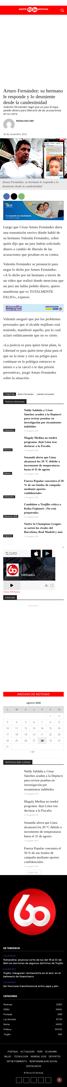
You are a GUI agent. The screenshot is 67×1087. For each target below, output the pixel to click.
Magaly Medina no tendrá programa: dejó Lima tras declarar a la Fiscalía (40, 441)
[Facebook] (26, 3)
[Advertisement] (33, 49)
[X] (33, 3)
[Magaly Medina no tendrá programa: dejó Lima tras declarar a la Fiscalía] (12, 442)
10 (7, 728)
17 (7, 734)
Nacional (8, 450)
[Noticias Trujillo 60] (33, 9)
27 (34, 740)
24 (7, 740)
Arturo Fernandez (26, 394)
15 (50, 728)
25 (16, 740)
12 (25, 728)
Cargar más (33, 872)
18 (16, 734)
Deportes (8, 536)
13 (34, 728)
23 (59, 734)
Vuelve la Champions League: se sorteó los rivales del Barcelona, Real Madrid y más (43, 528)
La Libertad (9, 955)
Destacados (9, 430)
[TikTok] (33, 1080)
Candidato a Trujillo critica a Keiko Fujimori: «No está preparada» (42, 508)
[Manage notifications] (59, 1079)
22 (50, 734)
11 (16, 728)
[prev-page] (5, 543)
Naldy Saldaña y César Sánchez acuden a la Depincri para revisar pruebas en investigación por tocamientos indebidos (42, 418)
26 (25, 740)
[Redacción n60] (9, 124)
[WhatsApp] (21, 196)
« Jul (32, 751)
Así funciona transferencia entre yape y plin (30, 986)
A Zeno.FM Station (11, 592)
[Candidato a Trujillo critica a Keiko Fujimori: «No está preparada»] (12, 508)
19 (25, 734)
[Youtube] (41, 3)
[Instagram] (26, 1080)
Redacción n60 (25, 120)
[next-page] (10, 543)
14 (42, 728)
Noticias (7, 473)
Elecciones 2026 (10, 516)
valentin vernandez (45, 394)
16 (59, 728)
